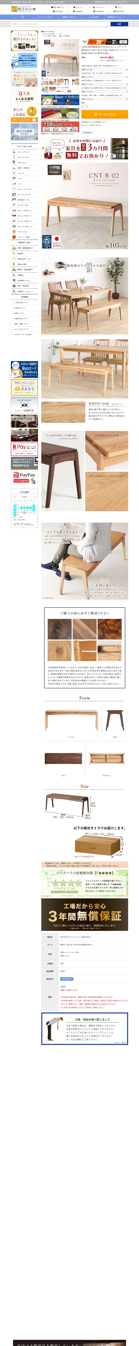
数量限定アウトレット (116, 17)
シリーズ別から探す (49, 36)
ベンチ (59, 34)
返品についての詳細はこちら (95, 122)
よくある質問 (93, 17)
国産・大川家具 (64, 36)
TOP (22, 17)
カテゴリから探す (45, 17)
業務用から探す (68, 17)
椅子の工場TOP (49, 31)
